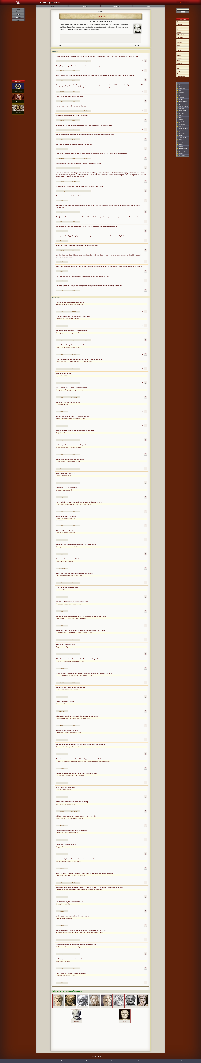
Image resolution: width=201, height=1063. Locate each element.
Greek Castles (18, 112)
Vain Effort (74, 354)
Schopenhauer (182, 133)
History (73, 80)
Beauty (62, 611)
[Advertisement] (18, 48)
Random (18, 20)
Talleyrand (181, 97)
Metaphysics (62, 925)
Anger (74, 91)
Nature (73, 70)
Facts (85, 191)
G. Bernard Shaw (183, 104)
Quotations (62, 768)
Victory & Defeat (74, 811)
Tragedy (73, 582)
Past (62, 882)
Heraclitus (70, 1007)
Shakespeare (182, 88)
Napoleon (181, 108)
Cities (74, 525)
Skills (62, 582)
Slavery (73, 639)
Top (62, 1060)
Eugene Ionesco (183, 148)
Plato (58, 1007)
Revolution (62, 110)
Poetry (62, 80)
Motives (61, 271)
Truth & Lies (62, 250)
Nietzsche (181, 92)
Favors (73, 654)
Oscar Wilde (182, 113)
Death (62, 939)
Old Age (61, 221)
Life (62, 340)
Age (62, 139)
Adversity (74, 120)
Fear (62, 497)
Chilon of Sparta (118, 1007)
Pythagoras (142, 1007)
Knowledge (62, 739)
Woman (73, 440)
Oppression (62, 129)
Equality (61, 212)
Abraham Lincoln (183, 141)
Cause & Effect (74, 191)
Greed (62, 425)
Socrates (106, 1007)
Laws (62, 101)
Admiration (74, 454)
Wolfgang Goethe (183, 121)
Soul (62, 311)
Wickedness (62, 468)
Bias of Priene (131, 1007)
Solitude (73, 61)
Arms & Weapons (73, 129)
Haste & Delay (62, 482)
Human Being (61, 158)
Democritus (82, 1007)
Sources (18, 17)
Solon (94, 1007)
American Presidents (18, 91)
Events (73, 882)
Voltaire (181, 135)
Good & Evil (62, 70)
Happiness (74, 181)
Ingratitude (62, 654)
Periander (76, 1021)
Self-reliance (62, 61)
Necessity (62, 825)
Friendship (62, 120)
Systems (62, 754)
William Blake (182, 124)
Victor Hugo (182, 155)
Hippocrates (182, 132)
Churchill (181, 146)
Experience (62, 782)
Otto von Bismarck (183, 106)
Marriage (73, 139)
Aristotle (181, 115)
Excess (73, 290)
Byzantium (18, 101)
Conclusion (74, 167)
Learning (62, 148)
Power (62, 854)
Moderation (74, 939)
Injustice (73, 468)
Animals (73, 158)
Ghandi (181, 126)
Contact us (139, 1060)
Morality (73, 682)
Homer (180, 122)
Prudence (62, 91)
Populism (73, 368)
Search (18, 11)
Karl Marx (181, 130)
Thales (124, 1021)
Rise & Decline (74, 954)
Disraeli (181, 153)
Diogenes (181, 139)
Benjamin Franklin (183, 128)
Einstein (181, 99)
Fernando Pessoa (183, 151)
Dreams (61, 725)
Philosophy (62, 240)
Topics (18, 14)
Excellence (62, 868)
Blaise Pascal (182, 110)
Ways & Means (74, 397)
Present (61, 411)
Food (74, 511)
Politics (62, 525)
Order (74, 101)
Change (61, 796)
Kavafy (181, 144)
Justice (85, 158)
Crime (74, 110)
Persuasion (62, 368)
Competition (62, 811)
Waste (62, 839)
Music (62, 231)
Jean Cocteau (182, 142)
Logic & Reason (62, 167)
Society (85, 61)
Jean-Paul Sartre (183, 101)
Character (62, 181)
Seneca (181, 85)
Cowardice (62, 639)
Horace (181, 95)
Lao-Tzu (181, 112)
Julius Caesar (182, 103)
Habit (62, 554)
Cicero (180, 94)
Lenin (180, 90)
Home (18, 9)
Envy (62, 440)
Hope (74, 725)
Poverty (85, 110)
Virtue (62, 539)
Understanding (62, 191)
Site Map (183, 1060)
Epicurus (181, 86)
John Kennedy (182, 137)
